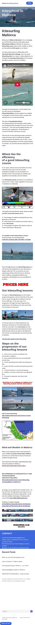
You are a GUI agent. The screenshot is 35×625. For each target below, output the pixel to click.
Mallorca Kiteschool (10, 3)
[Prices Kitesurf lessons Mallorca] (15, 284)
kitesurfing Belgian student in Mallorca (13, 569)
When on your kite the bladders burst (13, 557)
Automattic (4, 619)
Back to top (6, 623)
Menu (29, 3)
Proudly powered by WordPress (9, 617)
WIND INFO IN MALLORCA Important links (15, 574)
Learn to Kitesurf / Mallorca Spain (12, 561)
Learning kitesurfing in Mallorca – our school (15, 565)
